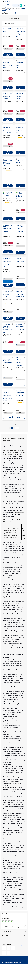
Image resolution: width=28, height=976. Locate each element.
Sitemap (24, 962)
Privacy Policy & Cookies (16, 962)
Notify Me (20, 384)
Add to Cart (8, 55)
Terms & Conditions (6, 962)
